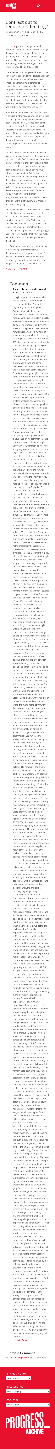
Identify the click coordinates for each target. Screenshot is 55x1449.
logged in (22, 1357)
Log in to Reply (20, 1340)
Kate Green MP (15, 31)
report (13, 46)
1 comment (23, 35)
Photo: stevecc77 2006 (16, 269)
